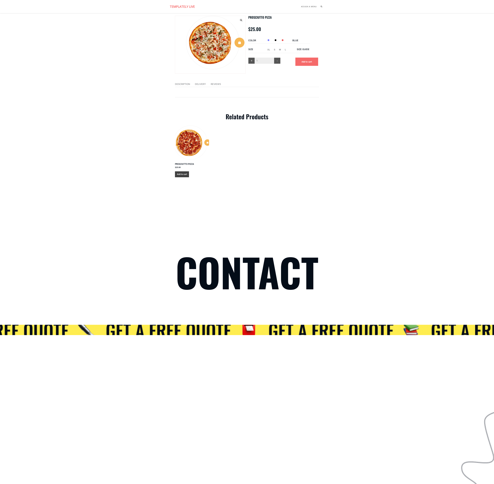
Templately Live (182, 6)
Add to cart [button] (182, 174)
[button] (241, 20)
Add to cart (307, 61)
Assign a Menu (309, 6)
